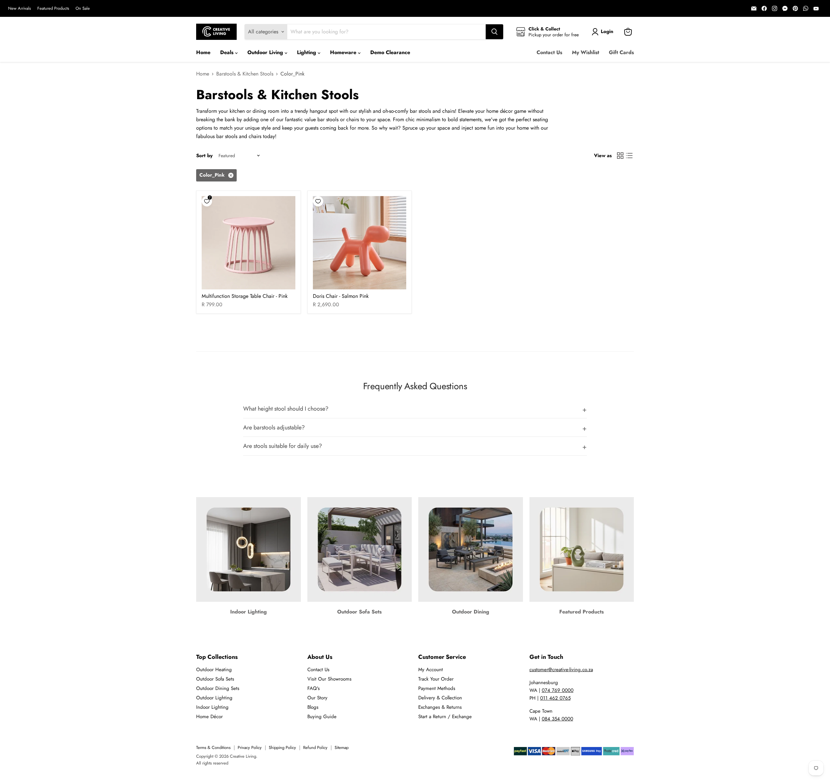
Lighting (307, 52)
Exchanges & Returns (440, 707)
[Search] (494, 31)
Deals (227, 52)
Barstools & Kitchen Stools (244, 74)
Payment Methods (436, 688)
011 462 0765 (555, 698)
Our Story (317, 697)
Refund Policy (315, 747)
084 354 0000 (557, 718)
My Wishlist (585, 52)
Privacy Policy (250, 747)
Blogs (312, 707)
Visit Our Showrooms (329, 679)
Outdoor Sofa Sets (215, 679)
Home (203, 52)
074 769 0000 (558, 690)
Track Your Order (436, 679)
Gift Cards (621, 52)
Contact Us (549, 52)
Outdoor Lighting (214, 697)
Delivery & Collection (440, 697)
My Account (430, 669)
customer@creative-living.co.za (561, 669)
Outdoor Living (266, 52)
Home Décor (209, 716)
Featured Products (53, 8)
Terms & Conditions (213, 747)
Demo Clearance (390, 52)
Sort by (204, 155)
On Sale (83, 8)
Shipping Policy (282, 747)
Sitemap (342, 747)
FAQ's (313, 688)
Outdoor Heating (214, 669)
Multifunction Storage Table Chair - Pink (245, 296)
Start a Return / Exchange (445, 716)
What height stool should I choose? (285, 408)
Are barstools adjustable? (274, 427)
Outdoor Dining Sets (217, 688)
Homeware (344, 52)
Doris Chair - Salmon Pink (341, 296)
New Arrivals (19, 8)
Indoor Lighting (212, 707)
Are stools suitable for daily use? (282, 446)
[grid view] (620, 155)
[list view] (629, 155)
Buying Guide (322, 716)
